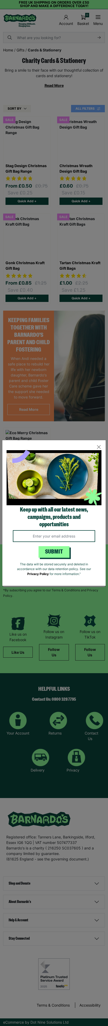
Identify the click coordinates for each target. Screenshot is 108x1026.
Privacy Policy (38, 574)
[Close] (98, 447)
